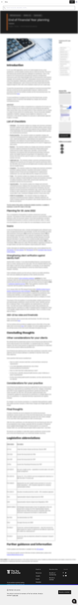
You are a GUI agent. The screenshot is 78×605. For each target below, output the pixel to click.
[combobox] (39, 8)
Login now (15, 595)
